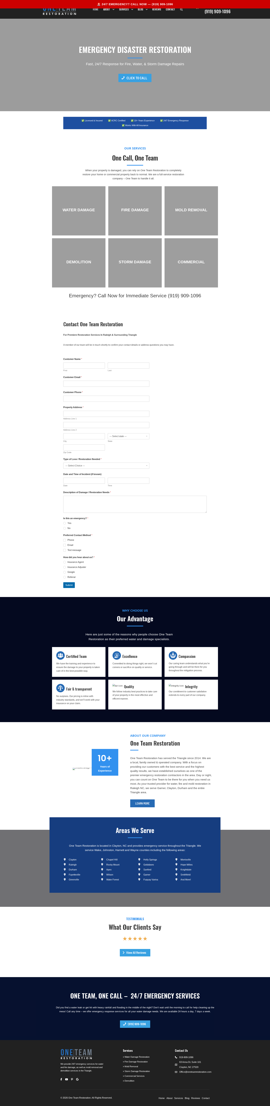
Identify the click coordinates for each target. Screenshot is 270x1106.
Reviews (195, 1098)
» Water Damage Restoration (136, 1057)
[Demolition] (78, 262)
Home (162, 1098)
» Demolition (128, 1081)
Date (65, 485)
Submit (69, 585)
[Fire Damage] (135, 210)
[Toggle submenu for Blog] (146, 9)
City (65, 441)
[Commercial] (191, 262)
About (169, 1098)
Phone (71, 540)
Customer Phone (73, 392)
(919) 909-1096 (162, 4)
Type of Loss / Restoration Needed (82, 459)
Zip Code (67, 452)
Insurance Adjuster (77, 567)
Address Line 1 (70, 418)
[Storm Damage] (135, 262)
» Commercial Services (134, 1076)
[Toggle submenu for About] (113, 9)
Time (110, 485)
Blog (187, 1098)
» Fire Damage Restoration (135, 1061)
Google (71, 572)
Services (178, 1098)
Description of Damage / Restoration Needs (87, 492)
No (69, 528)
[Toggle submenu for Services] (132, 9)
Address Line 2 (70, 430)
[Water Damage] (78, 210)
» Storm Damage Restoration (136, 1071)
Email (70, 545)
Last (110, 370)
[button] (181, 9)
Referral (72, 577)
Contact (206, 1098)
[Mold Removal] (191, 210)
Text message (74, 550)
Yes (69, 523)
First (65, 370)
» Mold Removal (130, 1066)
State (110, 441)
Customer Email (72, 377)
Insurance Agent (76, 562)
